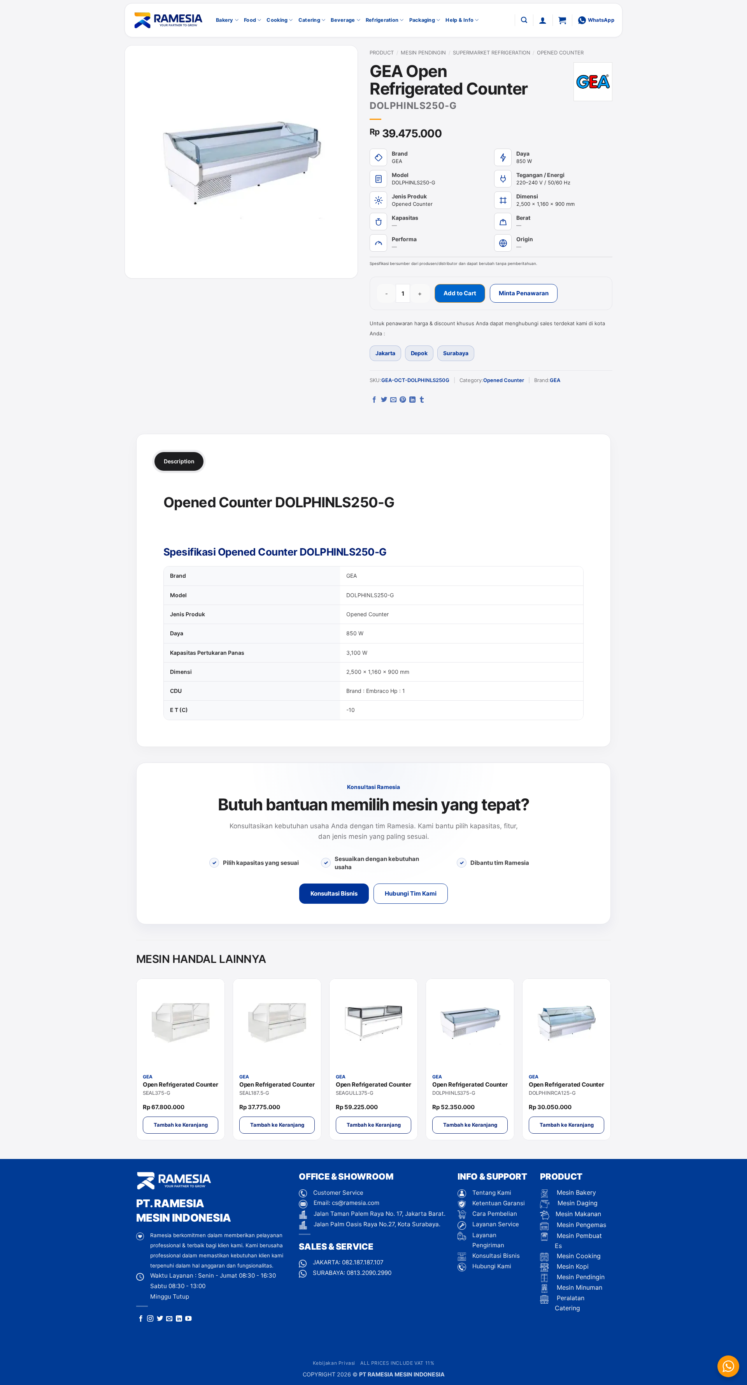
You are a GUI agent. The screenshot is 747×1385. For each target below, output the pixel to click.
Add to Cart (460, 293)
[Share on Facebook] (374, 399)
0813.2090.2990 (369, 1272)
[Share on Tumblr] (422, 399)
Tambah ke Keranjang (181, 1125)
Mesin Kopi (572, 1266)
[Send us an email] (169, 1318)
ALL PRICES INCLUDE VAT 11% (397, 1363)
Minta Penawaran (524, 293)
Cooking (277, 20)
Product (382, 52)
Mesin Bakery (575, 1192)
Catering (309, 20)
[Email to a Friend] (393, 399)
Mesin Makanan (578, 1214)
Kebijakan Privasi (334, 1363)
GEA (555, 380)
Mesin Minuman (578, 1287)
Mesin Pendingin (423, 52)
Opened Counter (560, 52)
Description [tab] (179, 461)
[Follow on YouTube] (188, 1318)
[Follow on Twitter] (160, 1318)
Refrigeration (382, 20)
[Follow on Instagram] (150, 1318)
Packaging (422, 20)
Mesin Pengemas (580, 1225)
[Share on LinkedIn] (412, 399)
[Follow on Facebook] (141, 1318)
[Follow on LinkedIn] (179, 1318)
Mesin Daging (577, 1203)
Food (250, 20)
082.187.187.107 (363, 1262)
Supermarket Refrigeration (491, 52)
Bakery (224, 20)
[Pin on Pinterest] (403, 399)
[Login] (543, 20)
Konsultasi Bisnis (334, 893)
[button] (524, 20)
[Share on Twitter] (384, 399)
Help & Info (459, 20)
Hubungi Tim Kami (411, 893)
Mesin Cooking (578, 1256)
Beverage (343, 20)
